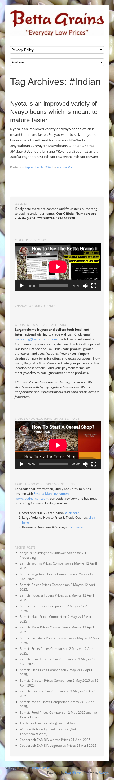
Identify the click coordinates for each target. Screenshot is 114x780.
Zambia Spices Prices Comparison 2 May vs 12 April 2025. (58, 587)
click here (72, 513)
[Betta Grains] (57, 23)
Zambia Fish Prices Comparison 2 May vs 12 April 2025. (56, 672)
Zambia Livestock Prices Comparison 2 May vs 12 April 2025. (60, 640)
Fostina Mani (65, 167)
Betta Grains (41, 768)
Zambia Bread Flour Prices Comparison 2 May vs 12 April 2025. (58, 661)
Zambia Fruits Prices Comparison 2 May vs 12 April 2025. (57, 651)
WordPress (73, 772)
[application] (58, 267)
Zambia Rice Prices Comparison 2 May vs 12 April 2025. (56, 608)
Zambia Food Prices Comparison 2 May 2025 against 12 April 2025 (58, 715)
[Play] (21, 285)
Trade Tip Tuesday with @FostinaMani (48, 723)
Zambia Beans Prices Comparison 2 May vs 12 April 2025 (57, 693)
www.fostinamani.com (32, 498)
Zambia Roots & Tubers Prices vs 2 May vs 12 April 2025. (57, 597)
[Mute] (85, 285)
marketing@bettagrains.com (36, 339)
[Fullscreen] (94, 285)
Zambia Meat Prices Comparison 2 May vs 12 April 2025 (57, 629)
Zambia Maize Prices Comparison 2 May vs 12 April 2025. (57, 704)
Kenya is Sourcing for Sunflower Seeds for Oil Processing (53, 555)
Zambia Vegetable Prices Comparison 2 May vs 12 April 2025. (56, 576)
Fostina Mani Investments (52, 493)
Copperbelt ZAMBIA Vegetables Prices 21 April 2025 (58, 745)
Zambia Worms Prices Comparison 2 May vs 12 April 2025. (58, 565)
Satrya (104, 772)
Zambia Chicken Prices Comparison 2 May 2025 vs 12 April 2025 (59, 683)
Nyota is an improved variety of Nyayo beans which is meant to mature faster (53, 112)
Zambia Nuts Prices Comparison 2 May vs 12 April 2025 (56, 619)
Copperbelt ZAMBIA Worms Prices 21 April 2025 (55, 739)
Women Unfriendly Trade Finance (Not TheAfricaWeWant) (48, 731)
